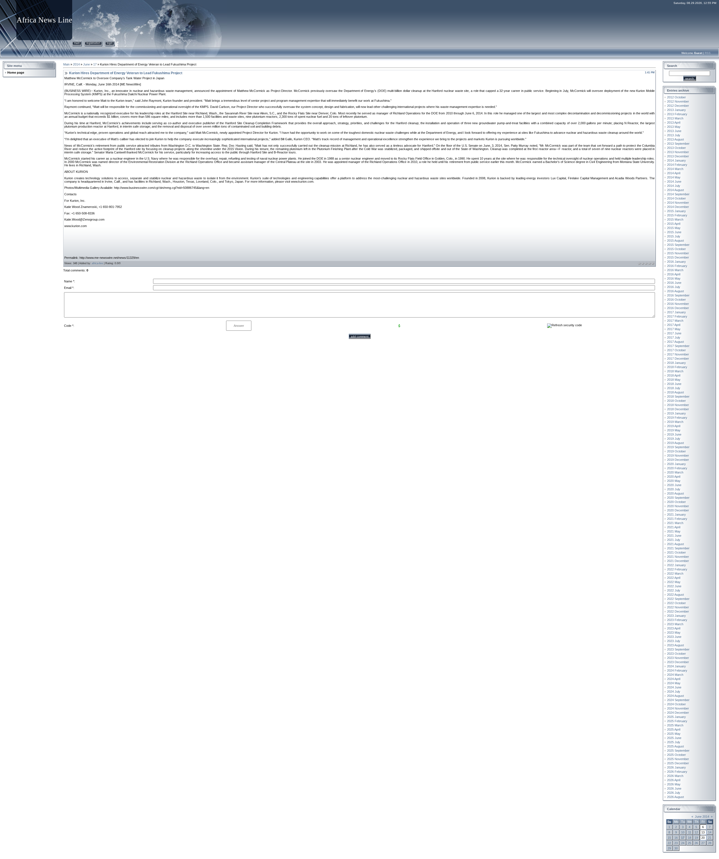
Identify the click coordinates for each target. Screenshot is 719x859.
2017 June (674, 333)
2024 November (678, 708)
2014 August (675, 190)
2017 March (675, 320)
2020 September (678, 497)
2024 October (676, 704)
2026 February (677, 771)
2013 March (675, 118)
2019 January (676, 413)
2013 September (678, 143)
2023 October (676, 653)
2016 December (678, 308)
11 (689, 832)
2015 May (674, 228)
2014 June (674, 181)
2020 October (676, 502)
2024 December (678, 712)
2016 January (676, 261)
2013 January (676, 110)
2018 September (678, 396)
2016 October (676, 299)
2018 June (674, 384)
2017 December (678, 358)
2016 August (675, 291)
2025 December (678, 763)
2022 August (675, 594)
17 (95, 64)
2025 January (676, 717)
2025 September (678, 750)
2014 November (678, 202)
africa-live (97, 263)
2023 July (673, 641)
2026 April (673, 780)
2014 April (673, 173)
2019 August (675, 443)
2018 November (678, 405)
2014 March (675, 169)
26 (696, 843)
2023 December (678, 662)
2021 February (677, 518)
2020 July (673, 489)
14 (709, 832)
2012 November (678, 101)
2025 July (673, 742)
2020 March (675, 472)
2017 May (674, 329)
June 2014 (702, 816)
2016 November (678, 303)
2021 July (673, 539)
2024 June (674, 687)
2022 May (674, 582)
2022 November (678, 607)
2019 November (678, 455)
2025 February (677, 721)
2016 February (677, 266)
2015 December (678, 257)
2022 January (676, 565)
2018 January (676, 362)
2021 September (678, 548)
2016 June (674, 282)
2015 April (673, 223)
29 (669, 848)
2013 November (678, 152)
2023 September (678, 649)
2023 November (678, 657)
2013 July (673, 135)
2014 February (677, 164)
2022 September (678, 598)
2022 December (678, 611)
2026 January (676, 767)
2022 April (673, 577)
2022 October (676, 603)
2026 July (673, 792)
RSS (708, 53)
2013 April (673, 122)
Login (110, 42)
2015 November (678, 253)
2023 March (675, 624)
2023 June (674, 636)
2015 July (673, 236)
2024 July (673, 691)
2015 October (676, 249)
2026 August (675, 797)
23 (676, 843)
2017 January (676, 312)
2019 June (674, 434)
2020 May (674, 480)
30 (676, 848)
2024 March (675, 674)
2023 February (677, 620)
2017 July (673, 337)
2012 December (678, 105)
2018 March (675, 371)
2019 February (677, 417)
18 (689, 837)
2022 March (675, 573)
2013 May (674, 126)
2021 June (674, 535)
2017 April (673, 325)
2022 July (673, 590)
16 (676, 837)
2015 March (675, 219)
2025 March (675, 725)
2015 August (675, 240)
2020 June (674, 485)
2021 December (678, 561)
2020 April (673, 476)
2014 (76, 64)
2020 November (678, 506)
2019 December (678, 459)
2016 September (678, 295)
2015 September (678, 244)
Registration (93, 42)
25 (689, 843)
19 (696, 837)
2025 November (678, 759)
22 (669, 843)
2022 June (674, 586)
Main (77, 42)
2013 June (674, 131)
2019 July (673, 438)
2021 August (675, 544)
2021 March (675, 523)
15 (669, 837)
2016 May (674, 278)
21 (709, 837)
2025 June (674, 738)
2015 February (677, 215)
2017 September (678, 346)
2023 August (675, 645)
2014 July (673, 185)
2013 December (678, 156)
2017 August (675, 341)
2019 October (676, 451)
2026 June (674, 788)
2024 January (676, 666)
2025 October (676, 754)
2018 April (673, 375)
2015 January (676, 211)
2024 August (675, 695)
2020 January (676, 464)
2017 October (676, 350)
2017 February (677, 316)
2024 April (673, 679)
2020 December (678, 510)
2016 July (673, 287)
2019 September (678, 447)
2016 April (673, 274)
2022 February (677, 569)
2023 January (676, 615)
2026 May (674, 784)
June (86, 64)
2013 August (675, 139)
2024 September (678, 700)
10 (682, 832)
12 (696, 832)
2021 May (674, 531)
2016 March (675, 270)
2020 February (677, 468)
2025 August (675, 746)
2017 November (678, 354)
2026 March (675, 776)
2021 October (676, 552)
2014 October (676, 198)
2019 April (673, 426)
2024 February (677, 670)
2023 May (674, 632)
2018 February (677, 367)
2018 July (673, 388)
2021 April (673, 527)
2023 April (673, 628)
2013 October (676, 147)
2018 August (675, 392)
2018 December (678, 409)
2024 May (674, 683)
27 (703, 843)
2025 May (674, 733)
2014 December (678, 206)
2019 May (674, 430)
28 (709, 843)
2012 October (676, 97)
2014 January (676, 160)
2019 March (675, 421)
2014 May (674, 177)
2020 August (675, 493)
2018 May (674, 379)
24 (682, 843)
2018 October (676, 400)
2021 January (676, 514)
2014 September (678, 194)
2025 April (673, 729)
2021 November (678, 556)
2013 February (677, 114)
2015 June (674, 232)
